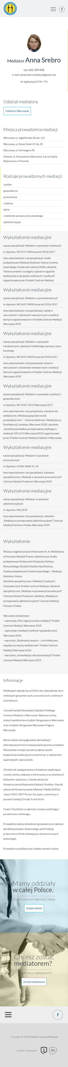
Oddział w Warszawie (17, 110)
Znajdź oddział (34, 908)
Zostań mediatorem (34, 981)
